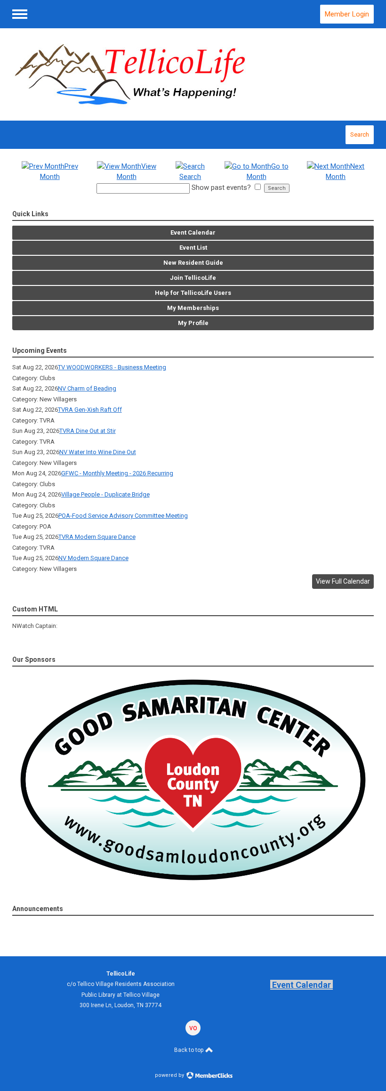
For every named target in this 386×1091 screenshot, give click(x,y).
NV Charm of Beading (87, 388)
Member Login (347, 14)
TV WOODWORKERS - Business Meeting (112, 367)
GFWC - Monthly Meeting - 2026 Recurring (117, 473)
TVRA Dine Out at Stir (87, 430)
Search (359, 134)
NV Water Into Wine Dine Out (97, 452)
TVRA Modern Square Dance (97, 536)
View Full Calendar (343, 581)
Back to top (189, 1050)
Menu (19, 14)
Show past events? (221, 187)
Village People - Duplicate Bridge (105, 494)
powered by (170, 1075)
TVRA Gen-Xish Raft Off (90, 409)
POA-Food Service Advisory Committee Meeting (123, 515)
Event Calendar (301, 985)
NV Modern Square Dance (93, 558)
